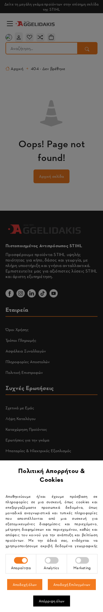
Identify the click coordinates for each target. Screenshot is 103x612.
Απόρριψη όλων (52, 600)
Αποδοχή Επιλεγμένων (71, 584)
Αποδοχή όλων (25, 584)
